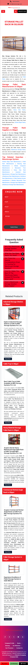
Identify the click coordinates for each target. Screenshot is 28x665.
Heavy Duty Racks (19, 110)
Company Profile (9, 643)
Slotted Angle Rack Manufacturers (11, 161)
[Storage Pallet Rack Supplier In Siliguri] (14, 43)
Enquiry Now (22, 11)
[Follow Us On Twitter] (14, 637)
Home (4, 26)
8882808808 (16, 1)
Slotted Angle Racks (20, 122)
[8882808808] (16, 11)
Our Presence (9, 648)
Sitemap (7, 645)
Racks (9, 26)
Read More (8, 359)
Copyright (4, 651)
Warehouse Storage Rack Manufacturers (13, 184)
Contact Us (19, 648)
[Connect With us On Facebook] (5, 637)
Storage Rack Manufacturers (18, 174)
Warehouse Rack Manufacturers (11, 176)
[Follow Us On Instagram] (9, 637)
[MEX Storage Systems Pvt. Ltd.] (14, 631)
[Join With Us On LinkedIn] (23, 637)
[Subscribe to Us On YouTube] (18, 637)
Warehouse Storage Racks (18, 149)
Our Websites (16, 645)
